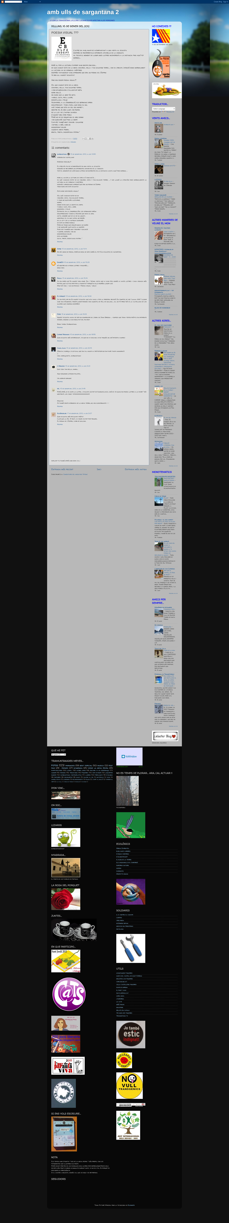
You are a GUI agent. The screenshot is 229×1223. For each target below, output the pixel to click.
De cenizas (159, 625)
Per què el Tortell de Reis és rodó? (169, 572)
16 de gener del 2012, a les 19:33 (74, 314)
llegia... (69, 770)
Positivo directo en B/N (163, 294)
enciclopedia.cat (122, 993)
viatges (84, 782)
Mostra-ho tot (173, 214)
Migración (168, 627)
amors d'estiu (55, 779)
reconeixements (77, 779)
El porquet (61, 296)
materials (100, 777)
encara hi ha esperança (99, 770)
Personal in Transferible (164, 674)
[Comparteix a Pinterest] (92, 138)
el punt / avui (121, 990)
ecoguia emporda (122, 854)
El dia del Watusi (170, 418)
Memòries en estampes (163, 607)
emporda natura (122, 865)
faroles (77, 782)
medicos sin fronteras (124, 926)
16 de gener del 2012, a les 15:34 (75, 278)
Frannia (158, 703)
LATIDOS (158, 179)
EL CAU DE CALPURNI (163, 325)
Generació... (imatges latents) (162, 229)
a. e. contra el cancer (124, 915)
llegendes (66, 779)
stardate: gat (169, 125)
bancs (78, 777)
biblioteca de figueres (124, 979)
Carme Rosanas (63, 334)
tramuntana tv (122, 1016)
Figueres (85, 773)
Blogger (131, 1205)
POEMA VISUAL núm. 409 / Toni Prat (169, 278)
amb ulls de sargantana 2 (83, 12)
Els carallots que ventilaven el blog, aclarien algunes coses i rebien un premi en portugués (170, 681)
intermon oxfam (122, 923)
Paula (59, 278)
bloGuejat (158, 416)
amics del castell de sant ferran (129, 976)
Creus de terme (160, 496)
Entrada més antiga (136, 469)
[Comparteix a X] (88, 138)
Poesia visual (160, 275)
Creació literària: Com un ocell (169, 445)
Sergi (59, 249)
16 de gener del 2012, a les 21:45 (72, 388)
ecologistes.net (122, 857)
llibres (88, 775)
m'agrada (78, 768)
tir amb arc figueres (124, 1013)
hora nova (120, 996)
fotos (54, 765)
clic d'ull (59, 782)
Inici (99, 469)
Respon (60, 242)
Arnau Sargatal (122, 848)
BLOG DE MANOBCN (162, 308)
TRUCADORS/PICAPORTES (165, 476)
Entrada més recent (62, 469)
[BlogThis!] (86, 138)
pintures (57, 777)
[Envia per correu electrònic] (83, 138)
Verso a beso (159, 164)
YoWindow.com (122, 766)
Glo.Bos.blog (61, 413)
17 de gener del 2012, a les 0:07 (79, 413)
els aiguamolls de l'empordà (127, 862)
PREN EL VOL (169, 705)
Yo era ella (168, 181)
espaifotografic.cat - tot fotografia (164, 291)
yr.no (141, 766)
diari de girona (122, 987)
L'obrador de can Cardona (165, 569)
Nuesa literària (161, 138)
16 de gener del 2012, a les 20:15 (79, 348)
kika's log (158, 123)
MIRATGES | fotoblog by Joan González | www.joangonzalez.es (164, 251)
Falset (166, 498)
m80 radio (120, 1004)
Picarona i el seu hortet (164, 520)
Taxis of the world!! (162, 541)
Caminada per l (169, 609)
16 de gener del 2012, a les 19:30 (78, 296)
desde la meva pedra (98, 768)
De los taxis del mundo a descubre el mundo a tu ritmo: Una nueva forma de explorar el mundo (165, 549)
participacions (56, 770)
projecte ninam (122, 874)
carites (119, 917)
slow (108, 777)
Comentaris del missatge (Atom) (75, 474)
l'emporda (120, 999)
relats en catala (123, 1010)
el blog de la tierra (123, 859)
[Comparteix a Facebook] (90, 138)
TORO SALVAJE (160, 195)
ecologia (109, 775)
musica (100, 765)
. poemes (64, 768)
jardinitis (120, 871)
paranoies (70, 765)
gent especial (86, 765)
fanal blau (61, 348)
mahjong (119, 1007)
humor (53, 773)
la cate (119, 1001)
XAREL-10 (159, 386)
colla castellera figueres (126, 984)
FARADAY (167, 327)
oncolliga (120, 929)
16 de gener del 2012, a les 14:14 (74, 249)
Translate (170, 112)
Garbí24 (60, 262)
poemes (73, 142)
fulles (88, 779)
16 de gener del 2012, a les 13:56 (83, 154)
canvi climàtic (169, 232)
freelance (99, 775)
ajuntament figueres (124, 973)
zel (58, 388)
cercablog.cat (121, 981)
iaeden (118, 868)
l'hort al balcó (98, 779)
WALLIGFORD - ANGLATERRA (169, 479)
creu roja (120, 920)
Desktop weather (129, 756)
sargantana (62, 154)
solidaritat (68, 777)
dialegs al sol (88, 777)
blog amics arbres (123, 851)
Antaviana (159, 441)
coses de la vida (169, 650)
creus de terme (68, 782)
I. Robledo (61, 366)
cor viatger (96, 773)
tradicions (74, 773)
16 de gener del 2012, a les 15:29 (76, 262)
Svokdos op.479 (169, 166)
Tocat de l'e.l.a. (160, 648)
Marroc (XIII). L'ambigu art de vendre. (169, 142)
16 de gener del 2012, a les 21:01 (77, 366)
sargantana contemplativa (71, 775)
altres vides (81, 770)
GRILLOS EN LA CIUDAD (164, 197)
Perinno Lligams (161, 351)
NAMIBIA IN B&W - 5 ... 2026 (170, 256)
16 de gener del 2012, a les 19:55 (83, 334)
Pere (59, 314)
